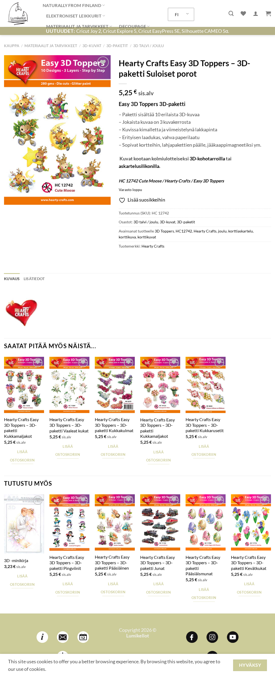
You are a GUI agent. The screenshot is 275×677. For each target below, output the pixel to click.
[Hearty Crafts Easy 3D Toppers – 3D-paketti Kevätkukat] (251, 522)
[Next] (271, 553)
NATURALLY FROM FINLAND (72, 5)
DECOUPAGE (132, 26)
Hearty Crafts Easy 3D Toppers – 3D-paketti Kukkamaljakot (21, 428)
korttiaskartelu (240, 231)
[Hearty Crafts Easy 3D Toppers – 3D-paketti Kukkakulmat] (115, 385)
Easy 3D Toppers (208, 180)
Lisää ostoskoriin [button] (22, 456)
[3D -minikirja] (24, 523)
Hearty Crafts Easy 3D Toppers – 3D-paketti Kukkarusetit (205, 425)
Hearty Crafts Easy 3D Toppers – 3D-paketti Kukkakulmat (114, 425)
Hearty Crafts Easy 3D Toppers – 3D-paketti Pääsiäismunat (203, 565)
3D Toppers (164, 231)
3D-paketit (117, 45)
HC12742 (184, 231)
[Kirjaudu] (255, 13)
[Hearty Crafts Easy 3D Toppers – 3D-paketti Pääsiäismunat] (206, 522)
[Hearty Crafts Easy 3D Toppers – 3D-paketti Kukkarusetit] (206, 385)
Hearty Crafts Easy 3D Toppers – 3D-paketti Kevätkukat (248, 563)
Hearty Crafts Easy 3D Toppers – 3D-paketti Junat (157, 563)
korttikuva (127, 237)
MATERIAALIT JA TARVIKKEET (77, 26)
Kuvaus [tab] (12, 278)
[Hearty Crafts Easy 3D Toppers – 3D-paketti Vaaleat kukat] (69, 385)
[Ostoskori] (268, 13)
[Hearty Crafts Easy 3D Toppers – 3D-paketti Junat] (160, 522)
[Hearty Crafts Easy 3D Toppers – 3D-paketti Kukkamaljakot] (24, 385)
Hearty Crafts (205, 231)
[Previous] (4, 553)
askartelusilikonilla (139, 166)
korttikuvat (147, 237)
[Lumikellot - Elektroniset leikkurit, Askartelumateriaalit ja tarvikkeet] (19, 13)
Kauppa (11, 45)
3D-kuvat (91, 45)
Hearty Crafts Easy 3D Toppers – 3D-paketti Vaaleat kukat (69, 425)
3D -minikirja (16, 560)
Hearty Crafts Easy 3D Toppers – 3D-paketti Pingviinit (66, 563)
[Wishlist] (243, 13)
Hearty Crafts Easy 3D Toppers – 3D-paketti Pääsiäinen (112, 562)
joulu (222, 231)
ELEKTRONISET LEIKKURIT (74, 15)
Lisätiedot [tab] (34, 278)
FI (177, 14)
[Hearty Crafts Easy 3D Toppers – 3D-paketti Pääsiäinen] (115, 522)
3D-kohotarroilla (207, 158)
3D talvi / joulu (148, 45)
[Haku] (231, 13)
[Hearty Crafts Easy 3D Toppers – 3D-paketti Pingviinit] (69, 522)
